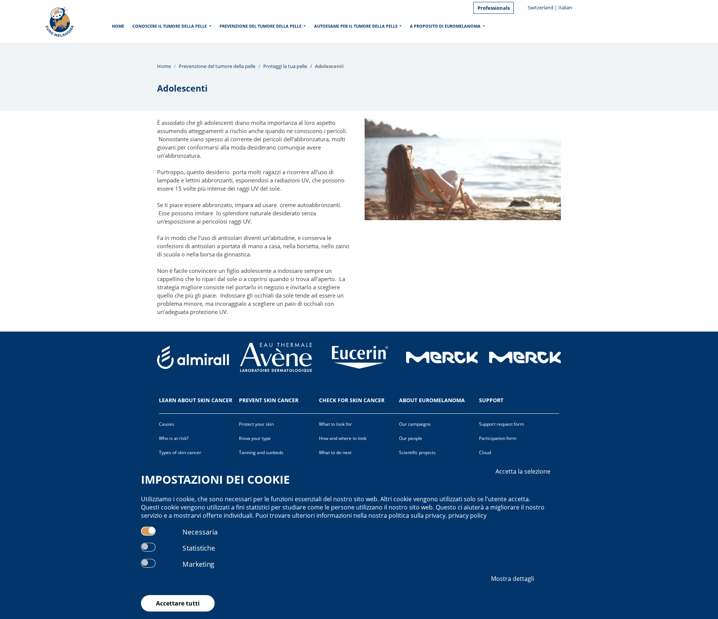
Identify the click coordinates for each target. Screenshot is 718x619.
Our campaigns (415, 424)
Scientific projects (417, 452)
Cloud (485, 452)
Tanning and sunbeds (261, 452)
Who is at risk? (173, 438)
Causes (166, 424)
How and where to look (342, 438)
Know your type (255, 438)
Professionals (494, 7)
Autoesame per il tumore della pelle (356, 26)
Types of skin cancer (180, 452)
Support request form (501, 424)
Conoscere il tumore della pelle (169, 26)
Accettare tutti (178, 603)
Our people (410, 438)
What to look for (335, 424)
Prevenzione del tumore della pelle (260, 26)
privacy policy (467, 515)
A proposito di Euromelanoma (445, 26)
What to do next (335, 452)
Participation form (497, 438)
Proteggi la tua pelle (285, 66)
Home (118, 26)
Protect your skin (256, 424)
